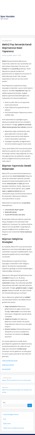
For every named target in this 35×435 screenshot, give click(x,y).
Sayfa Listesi (7, 423)
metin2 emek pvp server (10, 361)
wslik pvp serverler (8, 365)
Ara (4, 402)
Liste (4, 419)
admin (10, 55)
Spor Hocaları (8, 16)
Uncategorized (7, 41)
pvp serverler (6, 369)
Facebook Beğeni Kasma (11, 414)
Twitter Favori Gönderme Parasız (13, 428)
